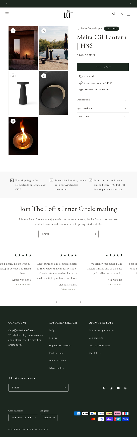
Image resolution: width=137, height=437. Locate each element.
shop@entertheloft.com (21, 330)
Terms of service (57, 360)
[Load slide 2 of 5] (65, 302)
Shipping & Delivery (60, 345)
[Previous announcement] (6, 3)
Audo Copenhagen (91, 28)
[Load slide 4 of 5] (72, 302)
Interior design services (101, 330)
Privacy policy (56, 368)
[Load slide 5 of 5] (75, 302)
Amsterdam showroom (96, 89)
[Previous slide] (56, 302)
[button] (7, 13)
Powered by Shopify (39, 429)
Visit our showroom (99, 345)
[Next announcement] (130, 3)
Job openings (96, 338)
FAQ (51, 330)
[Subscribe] (94, 234)
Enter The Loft (22, 429)
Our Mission (95, 353)
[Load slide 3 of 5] (68, 302)
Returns (53, 338)
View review (23, 284)
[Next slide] (80, 302)
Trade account (56, 353)
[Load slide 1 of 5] (61, 302)
